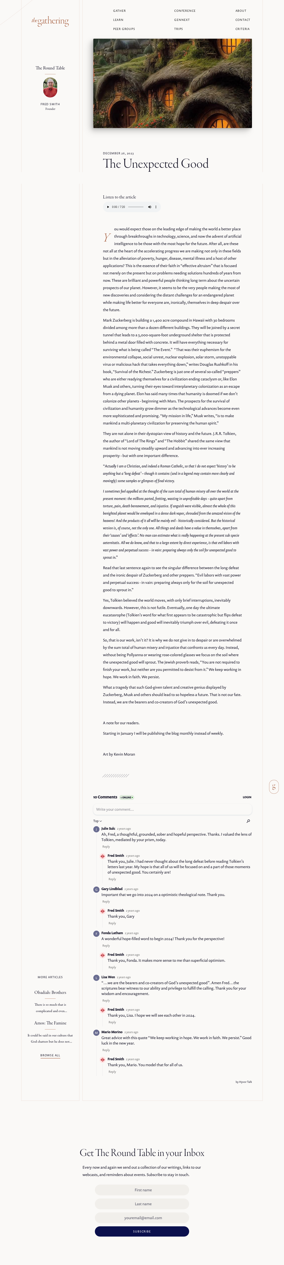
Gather (119, 11)
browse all (50, 1055)
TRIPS (178, 29)
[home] (50, 21)
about (241, 11)
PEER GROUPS (124, 29)
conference (185, 11)
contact (243, 20)
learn (118, 20)
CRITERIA (243, 29)
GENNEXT (182, 20)
